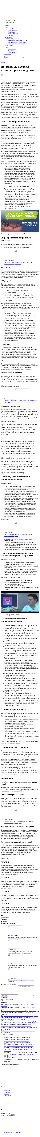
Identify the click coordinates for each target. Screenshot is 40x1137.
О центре (11, 28)
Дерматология (8, 45)
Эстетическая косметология (17, 42)
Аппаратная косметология (16, 44)
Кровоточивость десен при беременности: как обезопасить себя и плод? (22, 966)
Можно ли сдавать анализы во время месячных (16, 1026)
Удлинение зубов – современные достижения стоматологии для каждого (18, 822)
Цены (6, 47)
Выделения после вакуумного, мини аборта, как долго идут (20, 1011)
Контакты (7, 54)
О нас (6, 27)
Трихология (8, 37)
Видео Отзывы (13, 34)
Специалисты (12, 30)
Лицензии (11, 32)
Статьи (10, 35)
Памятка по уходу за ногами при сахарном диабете (20, 1054)
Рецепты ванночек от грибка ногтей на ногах (18, 1046)
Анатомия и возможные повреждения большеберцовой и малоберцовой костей (17, 1041)
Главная (6, 25)
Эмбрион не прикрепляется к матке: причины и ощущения (19, 1016)
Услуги (6, 1094)
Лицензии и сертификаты (12, 1132)
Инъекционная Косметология (17, 40)
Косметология (8, 39)
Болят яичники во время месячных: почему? (15, 1019)
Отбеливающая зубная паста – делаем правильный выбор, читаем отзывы (20, 952)
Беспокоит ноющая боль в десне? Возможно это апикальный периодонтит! (19, 263)
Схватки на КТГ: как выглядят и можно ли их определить (19, 1022)
